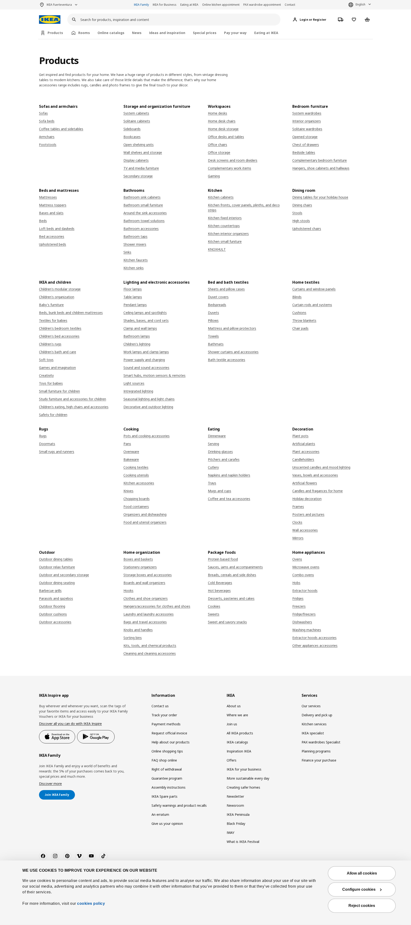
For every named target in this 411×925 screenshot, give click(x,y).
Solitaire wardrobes (307, 129)
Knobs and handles (138, 630)
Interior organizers (306, 121)
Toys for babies (51, 383)
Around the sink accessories (145, 213)
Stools (297, 213)
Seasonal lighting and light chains (149, 399)
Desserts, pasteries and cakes (231, 598)
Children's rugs (50, 344)
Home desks (217, 113)
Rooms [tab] (84, 32)
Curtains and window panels (314, 289)
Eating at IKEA (189, 5)
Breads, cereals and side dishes (232, 575)
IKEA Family (141, 5)
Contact (290, 5)
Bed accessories (51, 236)
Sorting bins (132, 637)
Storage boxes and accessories (147, 575)
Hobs (296, 582)
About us (234, 706)
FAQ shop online (164, 760)
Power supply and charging (144, 359)
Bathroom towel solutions (144, 220)
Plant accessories (305, 451)
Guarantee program (167, 778)
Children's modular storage (60, 289)
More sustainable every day (248, 778)
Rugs (43, 436)
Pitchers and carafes (224, 459)
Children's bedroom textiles (60, 328)
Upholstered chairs (306, 228)
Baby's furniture (51, 304)
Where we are (237, 715)
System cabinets (136, 113)
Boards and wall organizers (144, 582)
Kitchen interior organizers (228, 233)
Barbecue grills (50, 590)
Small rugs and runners (56, 451)
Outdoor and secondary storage (64, 575)
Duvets (213, 312)
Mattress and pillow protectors (232, 328)
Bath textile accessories (226, 359)
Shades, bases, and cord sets (146, 320)
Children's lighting (136, 344)
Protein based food (223, 559)
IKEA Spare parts (164, 796)
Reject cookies (361, 906)
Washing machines (306, 630)
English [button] (360, 4)
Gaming (214, 176)
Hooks (128, 590)
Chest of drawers (305, 144)
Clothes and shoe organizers (145, 598)
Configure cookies (359, 889)
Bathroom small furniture (143, 205)
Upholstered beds (52, 244)
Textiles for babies (53, 320)
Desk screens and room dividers (232, 160)
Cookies (214, 606)
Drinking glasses (220, 451)
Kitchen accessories (138, 483)
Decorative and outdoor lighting (148, 407)
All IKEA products (240, 733)
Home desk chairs (221, 121)
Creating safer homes (243, 787)
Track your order (164, 715)
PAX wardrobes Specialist (321, 742)
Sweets (213, 614)
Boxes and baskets (138, 559)
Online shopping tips (167, 751)
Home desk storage (223, 129)
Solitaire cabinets (136, 121)
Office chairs (217, 144)
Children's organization (56, 297)
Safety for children (53, 414)
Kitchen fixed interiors (225, 218)
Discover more (50, 783)
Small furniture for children (59, 391)
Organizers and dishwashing (144, 514)
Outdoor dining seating (57, 582)
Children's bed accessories (59, 336)
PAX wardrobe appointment (262, 5)
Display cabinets (136, 160)
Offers (231, 760)
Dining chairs (302, 205)
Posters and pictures (308, 514)
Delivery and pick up (317, 715)
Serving (213, 443)
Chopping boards (136, 498)
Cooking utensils (136, 475)
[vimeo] (79, 856)
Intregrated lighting (138, 391)
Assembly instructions (169, 787)
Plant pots (300, 436)
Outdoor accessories (55, 622)
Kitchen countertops (224, 225)
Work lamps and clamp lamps (146, 352)
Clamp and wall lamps (140, 328)
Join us (232, 724)
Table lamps (132, 297)
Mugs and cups (219, 491)
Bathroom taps (135, 236)
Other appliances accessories (315, 645)
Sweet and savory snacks (227, 622)
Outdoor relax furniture (57, 567)
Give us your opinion (167, 823)
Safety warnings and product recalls (179, 805)
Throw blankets (304, 320)
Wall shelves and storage (142, 152)
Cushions (299, 312)
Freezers (299, 606)
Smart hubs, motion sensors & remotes (154, 375)
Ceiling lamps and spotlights (145, 312)
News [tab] (137, 32)
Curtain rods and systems (312, 304)
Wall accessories (305, 530)
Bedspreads (217, 304)
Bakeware (131, 459)
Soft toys (46, 359)
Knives (128, 491)
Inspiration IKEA (239, 751)
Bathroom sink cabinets (142, 197)
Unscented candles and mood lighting (321, 467)
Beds (43, 220)
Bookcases (132, 136)
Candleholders (303, 459)
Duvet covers (218, 297)
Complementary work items (229, 168)
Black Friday (236, 823)
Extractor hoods (305, 590)
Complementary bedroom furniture (319, 160)
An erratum (160, 814)
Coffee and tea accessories (229, 498)
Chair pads (300, 328)
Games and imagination (57, 367)
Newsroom (235, 805)
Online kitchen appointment (221, 5)
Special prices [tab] (204, 32)
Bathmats (216, 344)
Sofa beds (46, 121)
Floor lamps (132, 289)
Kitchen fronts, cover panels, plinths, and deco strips (244, 207)
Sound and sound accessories (146, 367)
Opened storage (305, 136)
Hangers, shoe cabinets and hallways (320, 168)
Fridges (297, 598)
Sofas (43, 113)
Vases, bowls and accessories (315, 475)
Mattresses (48, 197)
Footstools (47, 144)
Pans (127, 443)
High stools (301, 220)
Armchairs (46, 136)
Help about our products (171, 742)
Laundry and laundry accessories (148, 614)
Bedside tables (303, 152)
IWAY (230, 832)
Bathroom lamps (136, 336)
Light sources (133, 383)
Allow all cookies (362, 873)
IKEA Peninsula (238, 814)
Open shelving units (138, 144)
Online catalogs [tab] (111, 32)
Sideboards (132, 129)
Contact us (160, 706)
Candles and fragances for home (317, 491)
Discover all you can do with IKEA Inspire (70, 723)
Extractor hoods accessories (314, 637)
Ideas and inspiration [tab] (167, 32)
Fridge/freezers (304, 614)
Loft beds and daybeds (56, 228)
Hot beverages (219, 590)
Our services (311, 706)
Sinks (127, 252)
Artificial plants (303, 443)
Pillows (213, 320)
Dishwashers (302, 622)
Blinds (297, 297)
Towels (213, 336)
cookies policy (91, 903)
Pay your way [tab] (235, 32)
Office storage (219, 152)
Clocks (297, 522)
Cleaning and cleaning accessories (149, 653)
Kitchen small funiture (225, 241)
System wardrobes (306, 113)
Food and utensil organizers (144, 522)
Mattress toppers (52, 205)
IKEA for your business (244, 769)
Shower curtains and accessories (233, 352)
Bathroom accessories (141, 228)
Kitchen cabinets (221, 197)
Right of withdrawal (167, 769)
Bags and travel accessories (145, 622)
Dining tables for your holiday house (320, 197)
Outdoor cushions (53, 614)
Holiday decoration (307, 498)
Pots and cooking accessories (146, 436)
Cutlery (213, 467)
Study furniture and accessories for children (72, 399)
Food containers (136, 506)
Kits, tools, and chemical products (149, 645)
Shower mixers (134, 244)
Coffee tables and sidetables (61, 129)
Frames (298, 506)
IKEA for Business (164, 5)
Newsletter (235, 796)
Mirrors (297, 538)
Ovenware (131, 451)
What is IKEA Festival (243, 841)
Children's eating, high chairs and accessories (73, 407)
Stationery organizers (140, 567)
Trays (212, 483)
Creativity (46, 375)
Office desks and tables (226, 136)
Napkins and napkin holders (229, 475)
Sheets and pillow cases (226, 289)
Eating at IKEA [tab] (266, 32)
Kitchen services (314, 724)
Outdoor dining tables (56, 559)
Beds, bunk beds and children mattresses (71, 312)
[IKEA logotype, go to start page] (49, 19)
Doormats (47, 443)
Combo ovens (303, 575)
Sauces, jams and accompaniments (235, 567)
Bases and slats (51, 213)
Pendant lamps (135, 304)
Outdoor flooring (52, 606)
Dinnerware (217, 436)
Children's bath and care (57, 352)
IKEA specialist (313, 733)
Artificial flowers (304, 483)
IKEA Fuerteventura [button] (59, 5)
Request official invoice (169, 733)
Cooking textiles (135, 467)
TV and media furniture (141, 168)
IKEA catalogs (237, 742)
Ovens (297, 559)
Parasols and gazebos (56, 598)
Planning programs (316, 751)
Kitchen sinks (133, 268)
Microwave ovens (305, 567)
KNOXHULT (217, 249)
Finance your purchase (319, 760)
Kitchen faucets (135, 260)
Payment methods (166, 724)
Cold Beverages (220, 582)
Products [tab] (55, 32)
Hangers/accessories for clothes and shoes (156, 606)
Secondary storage (138, 176)
